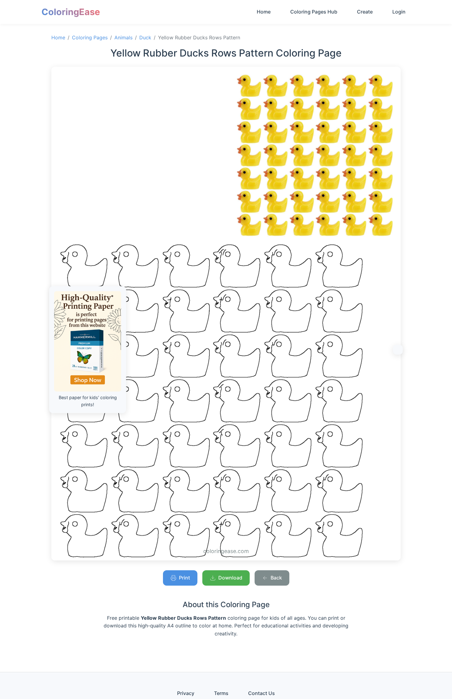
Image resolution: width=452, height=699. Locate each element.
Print (184, 578)
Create (365, 12)
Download (230, 578)
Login (399, 12)
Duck (145, 37)
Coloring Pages (90, 37)
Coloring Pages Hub (313, 12)
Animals (123, 37)
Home (264, 12)
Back (276, 578)
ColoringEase (71, 11)
